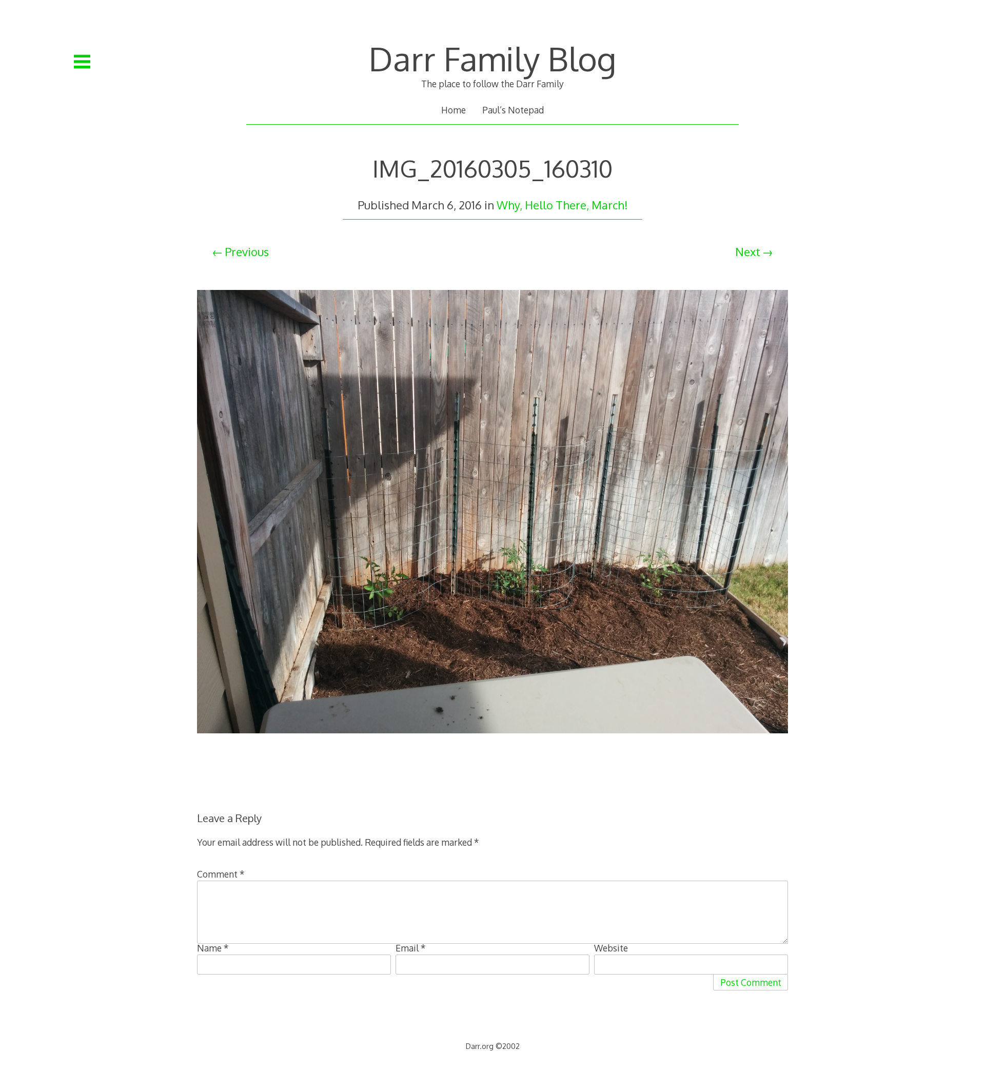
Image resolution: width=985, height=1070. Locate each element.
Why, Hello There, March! (562, 205)
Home (453, 109)
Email (411, 948)
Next (747, 251)
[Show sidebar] (82, 61)
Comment (221, 874)
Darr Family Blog (492, 58)
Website (611, 948)
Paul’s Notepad (513, 109)
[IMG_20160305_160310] (492, 744)
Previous (247, 251)
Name (213, 948)
